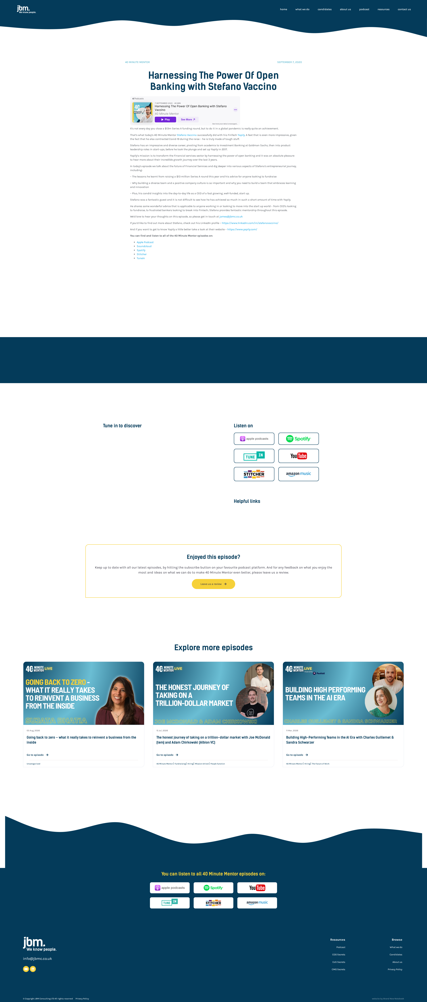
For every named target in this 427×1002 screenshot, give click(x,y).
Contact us (404, 9)
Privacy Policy (395, 969)
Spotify (141, 250)
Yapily (241, 135)
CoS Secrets (338, 962)
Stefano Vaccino (187, 135)
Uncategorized (33, 764)
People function (217, 764)
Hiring (190, 764)
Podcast (364, 9)
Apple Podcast (145, 242)
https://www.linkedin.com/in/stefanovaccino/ (250, 223)
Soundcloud (144, 246)
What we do (302, 9)
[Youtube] (26, 969)
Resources (383, 9)
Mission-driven (202, 764)
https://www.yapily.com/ (242, 229)
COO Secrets (338, 954)
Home (283, 9)
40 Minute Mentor (164, 764)
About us (345, 9)
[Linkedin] (33, 969)
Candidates (325, 9)
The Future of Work (320, 764)
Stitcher (142, 254)
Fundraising (180, 764)
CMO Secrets (338, 969)
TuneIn (141, 258)
